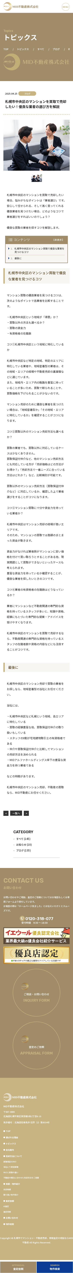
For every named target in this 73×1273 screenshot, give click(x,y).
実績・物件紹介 (13, 1183)
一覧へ (16, 813)
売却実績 (7, 1189)
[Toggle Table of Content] (58, 240)
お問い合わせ (12, 1217)
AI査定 (6, 1206)
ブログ (20, 850)
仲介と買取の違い (10, 1172)
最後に (18, 258)
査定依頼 (7, 1211)
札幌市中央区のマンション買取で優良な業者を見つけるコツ (39, 250)
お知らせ (21, 844)
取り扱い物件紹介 (10, 1194)
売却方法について (14, 1156)
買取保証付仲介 (9, 1161)
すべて (19, 839)
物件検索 (10, 1224)
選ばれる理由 (12, 1137)
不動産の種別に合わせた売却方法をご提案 (21, 1177)
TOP (8, 1131)
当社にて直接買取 (10, 1167)
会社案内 (10, 1149)
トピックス (11, 1143)
